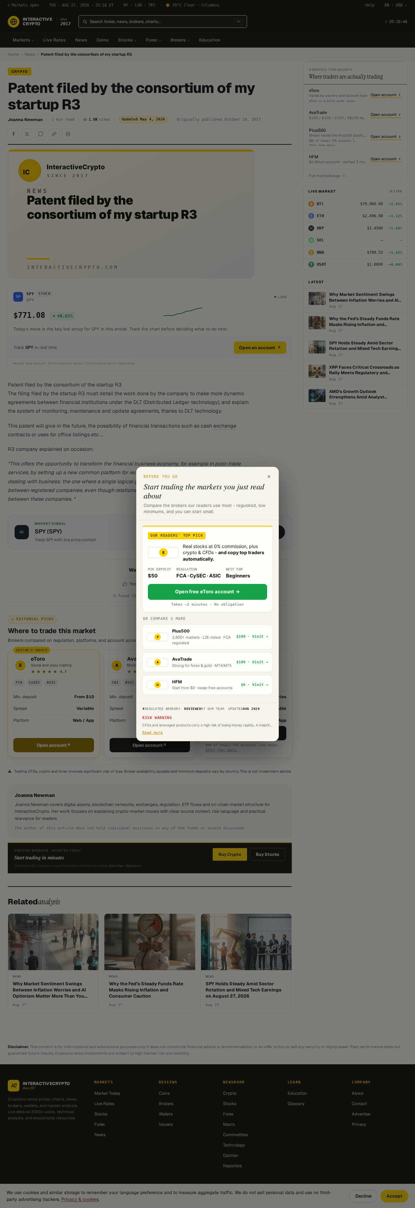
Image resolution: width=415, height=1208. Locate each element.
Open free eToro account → (207, 591)
